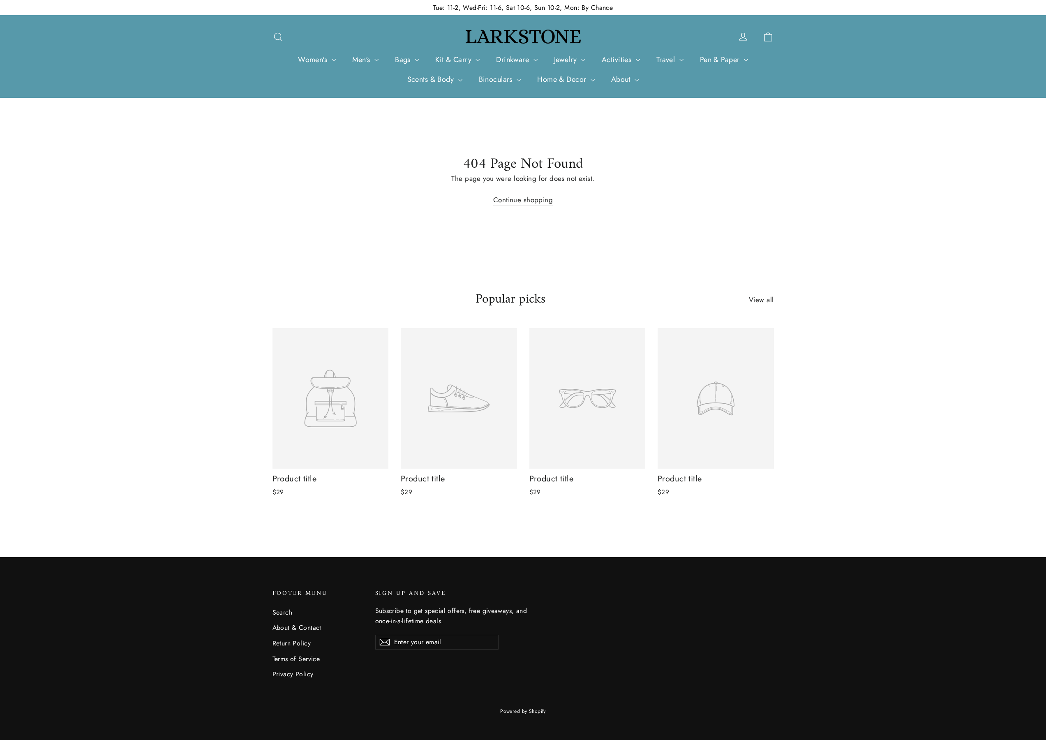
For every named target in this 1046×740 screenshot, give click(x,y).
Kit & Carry (454, 59)
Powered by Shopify (523, 711)
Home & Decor (563, 79)
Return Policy (291, 643)
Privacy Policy (293, 674)
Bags (404, 59)
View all (761, 300)
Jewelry (566, 59)
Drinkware (513, 59)
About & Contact (296, 627)
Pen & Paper (721, 59)
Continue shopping (523, 200)
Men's (362, 59)
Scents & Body (431, 79)
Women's (313, 59)
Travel (666, 59)
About (622, 79)
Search (282, 612)
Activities (618, 59)
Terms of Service (296, 659)
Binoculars (497, 79)
